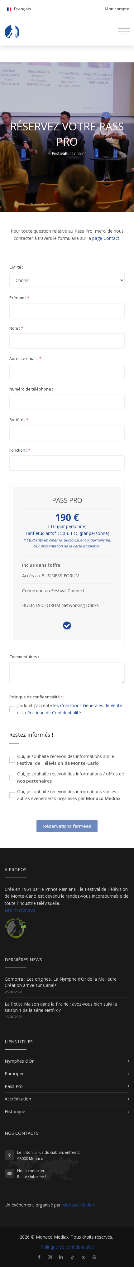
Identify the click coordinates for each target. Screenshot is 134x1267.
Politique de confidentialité (67, 1247)
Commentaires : (24, 656)
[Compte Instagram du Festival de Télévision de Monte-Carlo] (50, 1257)
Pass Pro (14, 1086)
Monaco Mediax (78, 1205)
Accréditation (18, 1099)
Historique (15, 1111)
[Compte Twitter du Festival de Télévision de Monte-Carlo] (83, 1257)
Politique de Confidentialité (54, 713)
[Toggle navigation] (124, 31)
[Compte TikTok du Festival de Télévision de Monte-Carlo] (72, 1257)
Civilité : (16, 267)
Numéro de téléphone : (31, 389)
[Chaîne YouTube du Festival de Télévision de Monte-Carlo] (94, 1257)
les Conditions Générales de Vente (87, 705)
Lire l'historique (20, 910)
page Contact (105, 238)
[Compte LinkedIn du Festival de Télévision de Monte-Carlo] (61, 1257)
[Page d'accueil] (12, 31)
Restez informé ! (31, 1176)
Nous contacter (31, 1170)
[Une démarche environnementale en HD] (15, 931)
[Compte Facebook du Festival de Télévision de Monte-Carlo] (39, 1257)
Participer (14, 1073)
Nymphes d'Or (19, 1061)
